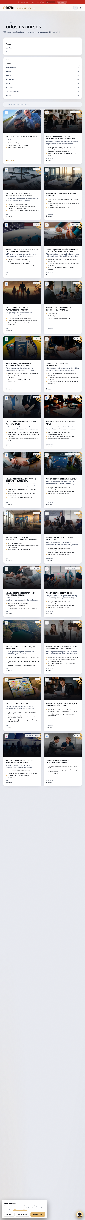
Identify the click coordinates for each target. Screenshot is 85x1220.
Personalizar (22, 1214)
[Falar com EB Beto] (79, 1214)
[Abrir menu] (75, 8)
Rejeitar (9, 1214)
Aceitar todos (37, 1214)
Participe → (61, 2)
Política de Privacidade (20, 1210)
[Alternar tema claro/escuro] (81, 8)
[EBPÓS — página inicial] (8, 7)
